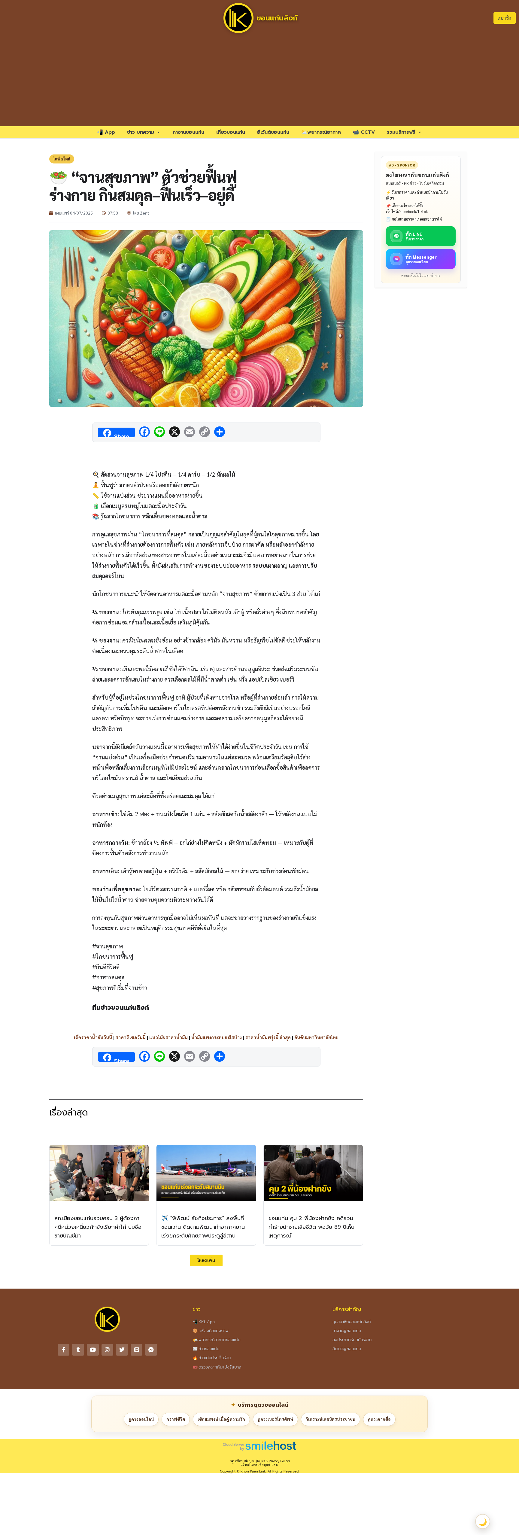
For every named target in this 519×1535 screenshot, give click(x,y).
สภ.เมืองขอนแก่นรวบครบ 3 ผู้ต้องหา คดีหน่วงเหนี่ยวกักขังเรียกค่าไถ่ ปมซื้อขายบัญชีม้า (97, 1227)
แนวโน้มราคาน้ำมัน (168, 1037)
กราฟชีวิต (175, 1419)
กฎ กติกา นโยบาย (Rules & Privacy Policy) (260, 1461)
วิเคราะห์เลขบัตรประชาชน (330, 1419)
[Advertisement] (259, 81)
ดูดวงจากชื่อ (379, 1419)
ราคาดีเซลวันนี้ (131, 1037)
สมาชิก (504, 18)
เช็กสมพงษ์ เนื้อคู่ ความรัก (221, 1419)
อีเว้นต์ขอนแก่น (273, 132)
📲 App (106, 132)
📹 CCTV (364, 132)
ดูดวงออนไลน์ (141, 1419)
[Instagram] (108, 1350)
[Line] (137, 1350)
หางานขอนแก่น (188, 132)
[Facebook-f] (64, 1350)
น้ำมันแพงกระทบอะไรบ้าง (216, 1037)
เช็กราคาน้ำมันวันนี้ (93, 1037)
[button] (206, 1260)
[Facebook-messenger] (151, 1350)
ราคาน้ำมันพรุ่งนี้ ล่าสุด (268, 1037)
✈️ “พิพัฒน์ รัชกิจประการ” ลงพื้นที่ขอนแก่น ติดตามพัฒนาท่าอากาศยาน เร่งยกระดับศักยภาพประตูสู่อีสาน (203, 1227)
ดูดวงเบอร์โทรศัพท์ (275, 1419)
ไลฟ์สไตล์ (61, 158)
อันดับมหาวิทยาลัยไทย (316, 1037)
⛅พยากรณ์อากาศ (321, 132)
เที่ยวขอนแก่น (230, 132)
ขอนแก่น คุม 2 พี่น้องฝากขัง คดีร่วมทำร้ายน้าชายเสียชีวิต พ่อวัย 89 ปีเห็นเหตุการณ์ (311, 1227)
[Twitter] (122, 1350)
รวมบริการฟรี (401, 132)
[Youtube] (93, 1350)
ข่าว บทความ (140, 132)
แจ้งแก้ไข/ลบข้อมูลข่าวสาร (259, 1464)
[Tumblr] (78, 1350)
